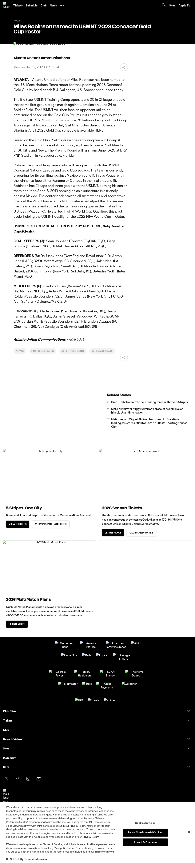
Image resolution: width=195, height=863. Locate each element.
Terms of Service (52, 844)
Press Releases (42, 351)
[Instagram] (28, 779)
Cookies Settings (145, 822)
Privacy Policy (90, 836)
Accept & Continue (145, 842)
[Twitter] (7, 779)
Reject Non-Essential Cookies (145, 832)
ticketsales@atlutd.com (143, 519)
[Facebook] (17, 779)
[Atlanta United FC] (6, 5)
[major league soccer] (6, 796)
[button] (61, 5)
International (102, 351)
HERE (99, 130)
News (20, 351)
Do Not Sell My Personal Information (27, 859)
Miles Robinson (73, 351)
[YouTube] (39, 779)
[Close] (189, 832)
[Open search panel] (163, 5)
